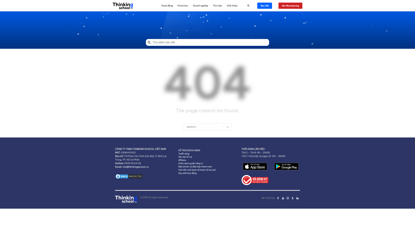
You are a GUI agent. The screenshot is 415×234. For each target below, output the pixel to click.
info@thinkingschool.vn (136, 166)
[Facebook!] (278, 198)
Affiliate (182, 160)
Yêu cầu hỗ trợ (185, 157)
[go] (227, 127)
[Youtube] (282, 198)
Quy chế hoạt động (187, 173)
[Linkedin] (297, 198)
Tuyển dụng (183, 153)
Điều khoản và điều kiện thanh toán (195, 166)
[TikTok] (292, 198)
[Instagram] (287, 198)
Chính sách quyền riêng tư (190, 163)
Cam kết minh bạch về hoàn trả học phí (197, 170)
